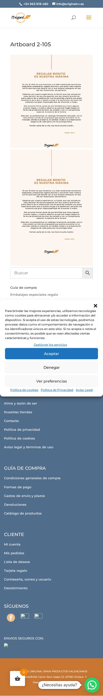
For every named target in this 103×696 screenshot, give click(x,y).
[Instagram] (24, 618)
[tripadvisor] (38, 618)
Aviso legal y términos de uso (28, 447)
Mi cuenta (12, 544)
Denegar (52, 367)
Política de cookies (24, 390)
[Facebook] (11, 618)
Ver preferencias (51, 381)
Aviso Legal (84, 390)
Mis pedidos (14, 553)
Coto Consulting (57, 682)
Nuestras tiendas (18, 412)
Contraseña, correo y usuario (27, 579)
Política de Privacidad (57, 390)
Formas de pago (17, 487)
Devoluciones (15, 504)
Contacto (11, 421)
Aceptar (51, 353)
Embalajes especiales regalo (34, 294)
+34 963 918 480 (36, 4)
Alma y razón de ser (20, 403)
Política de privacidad (22, 430)
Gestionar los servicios (50, 344)
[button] (95, 305)
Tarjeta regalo (15, 570)
